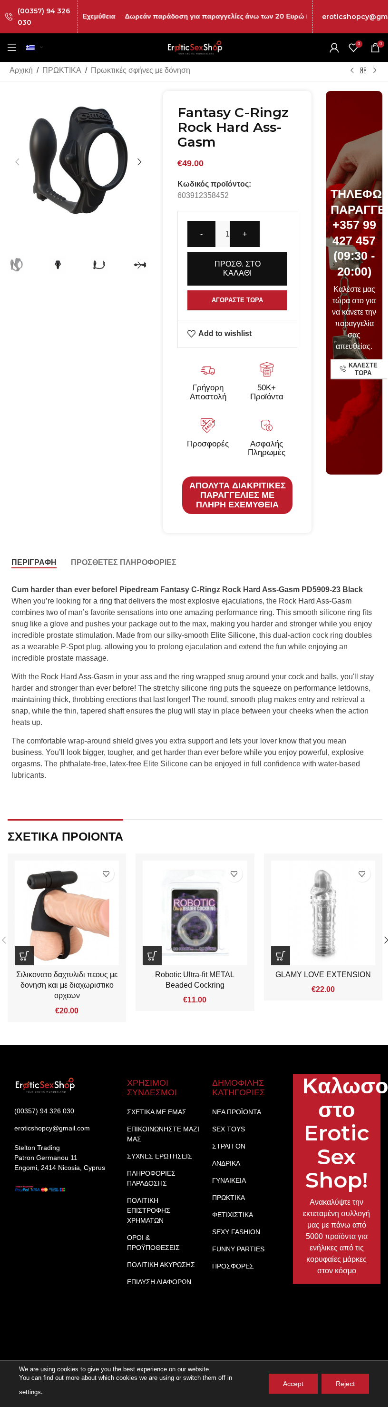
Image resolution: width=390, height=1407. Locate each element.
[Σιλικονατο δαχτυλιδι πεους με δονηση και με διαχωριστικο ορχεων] (67, 913)
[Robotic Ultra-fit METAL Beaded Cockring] (195, 913)
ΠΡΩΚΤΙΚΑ (61, 70)
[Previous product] (352, 70)
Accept (293, 1383)
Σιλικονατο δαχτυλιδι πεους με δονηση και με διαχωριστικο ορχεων (66, 985)
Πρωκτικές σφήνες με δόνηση (140, 70)
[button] (17, 161)
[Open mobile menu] (11, 47)
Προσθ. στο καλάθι (237, 268)
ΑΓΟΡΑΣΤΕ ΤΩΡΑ (237, 300)
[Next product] (374, 70)
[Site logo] (195, 47)
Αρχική (21, 70)
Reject (345, 1383)
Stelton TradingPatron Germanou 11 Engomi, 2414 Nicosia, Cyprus (59, 1157)
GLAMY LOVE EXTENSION (323, 975)
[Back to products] (363, 70)
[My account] (334, 47)
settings (30, 1392)
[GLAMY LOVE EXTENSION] (323, 913)
